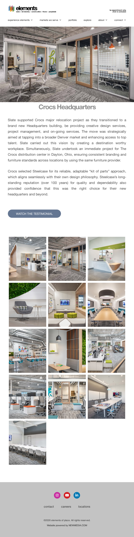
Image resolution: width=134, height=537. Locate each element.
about (101, 20)
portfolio (72, 20)
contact (49, 506)
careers (66, 506)
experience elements (19, 20)
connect (118, 20)
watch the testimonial (34, 213)
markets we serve (49, 20)
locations (84, 506)
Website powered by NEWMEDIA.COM (67, 525)
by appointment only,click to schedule (118, 10)
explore (87, 20)
